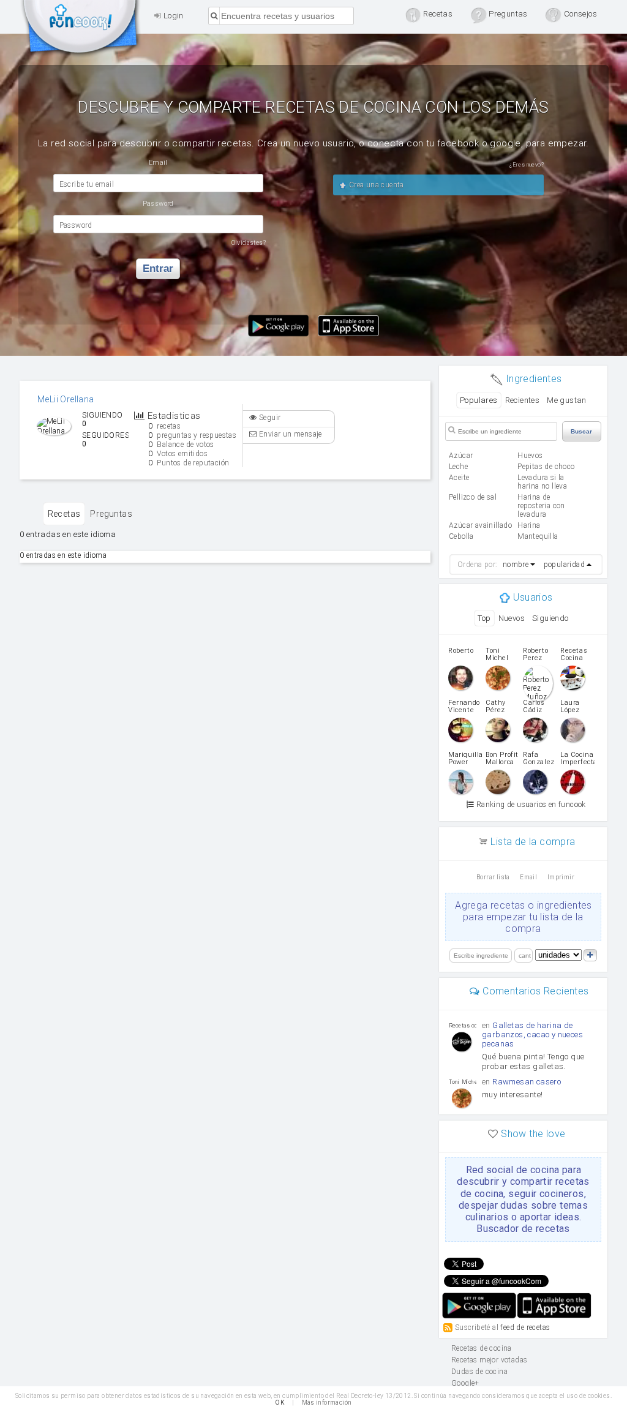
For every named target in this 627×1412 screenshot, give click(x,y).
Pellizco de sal (473, 497)
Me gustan (567, 400)
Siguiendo (550, 618)
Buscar (581, 431)
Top (484, 618)
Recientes (522, 400)
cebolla (461, 536)
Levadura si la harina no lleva (542, 481)
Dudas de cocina (479, 1371)
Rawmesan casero (526, 1081)
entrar (158, 268)
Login (172, 15)
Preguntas (111, 514)
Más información (327, 1402)
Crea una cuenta (375, 185)
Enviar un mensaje (289, 434)
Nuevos (511, 618)
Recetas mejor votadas (489, 1360)
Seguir (269, 417)
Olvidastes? (248, 242)
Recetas (64, 514)
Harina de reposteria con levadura (541, 506)
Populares (479, 400)
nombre (515, 564)
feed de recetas (525, 1327)
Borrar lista (493, 877)
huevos (530, 455)
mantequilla (537, 536)
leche (458, 466)
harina (528, 525)
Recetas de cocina (81, 29)
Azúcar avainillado (480, 525)
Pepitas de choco (545, 466)
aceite (459, 477)
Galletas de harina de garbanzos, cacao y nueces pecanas (532, 1034)
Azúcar (461, 455)
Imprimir (560, 877)
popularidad (564, 564)
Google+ (465, 1383)
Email (528, 877)
